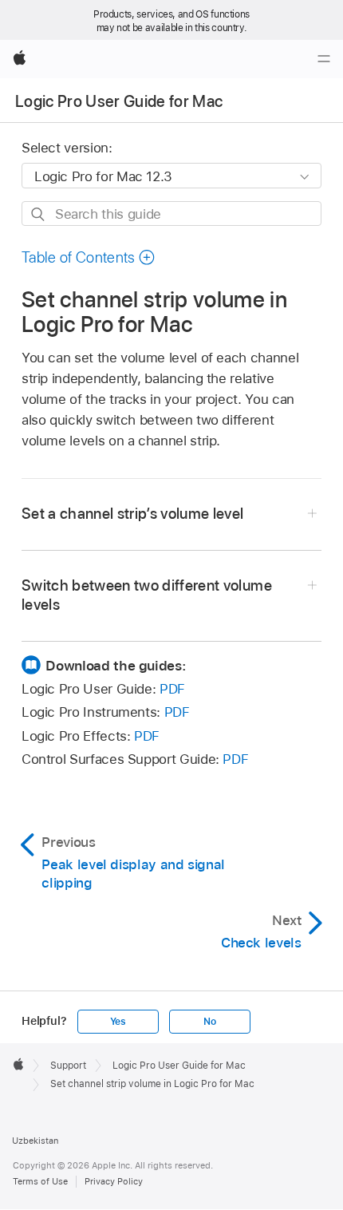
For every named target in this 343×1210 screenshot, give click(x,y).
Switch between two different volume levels (147, 595)
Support (68, 1065)
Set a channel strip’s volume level (133, 513)
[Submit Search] (38, 214)
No (209, 1021)
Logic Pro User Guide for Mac (119, 101)
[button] (89, 257)
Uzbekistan (35, 1140)
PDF (172, 689)
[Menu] (324, 59)
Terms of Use (40, 1181)
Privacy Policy (114, 1181)
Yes (118, 1021)
